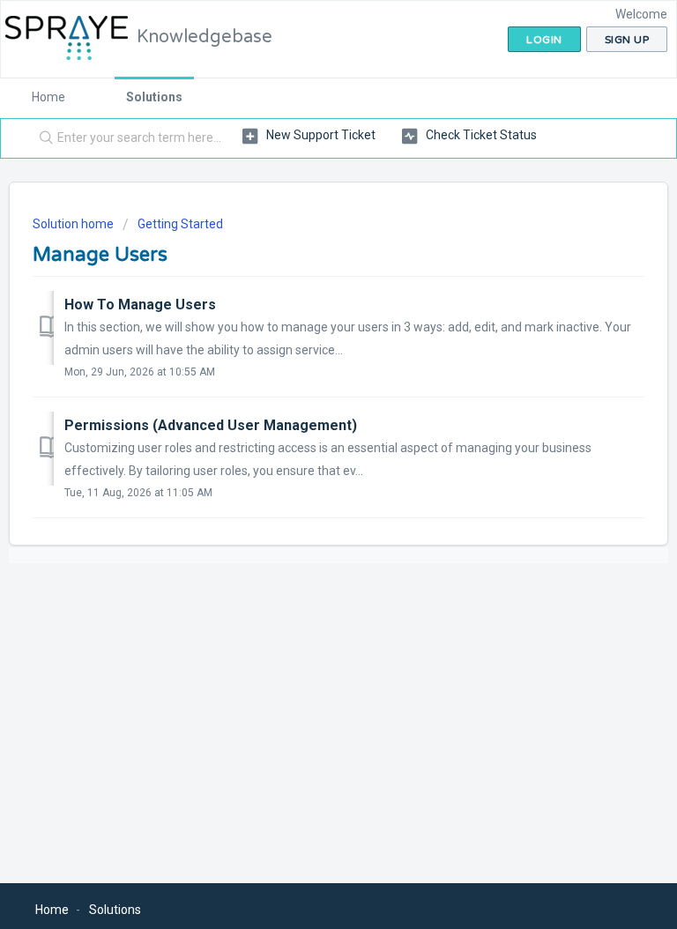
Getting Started (180, 224)
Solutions (154, 97)
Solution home (74, 224)
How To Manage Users (140, 304)
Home (48, 97)
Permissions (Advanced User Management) (210, 425)
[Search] (42, 138)
